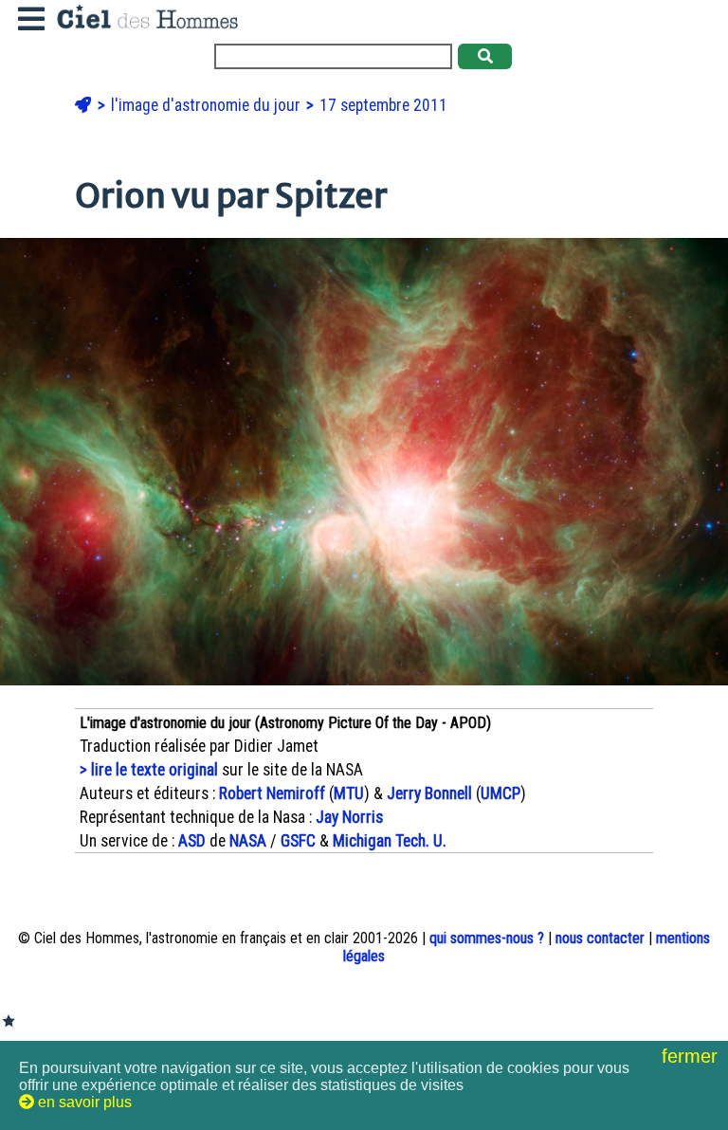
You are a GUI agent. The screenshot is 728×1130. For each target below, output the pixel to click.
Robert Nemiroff (272, 793)
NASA (247, 840)
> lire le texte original (149, 769)
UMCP (500, 793)
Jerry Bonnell (429, 793)
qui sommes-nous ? (486, 938)
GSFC (298, 840)
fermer (692, 1056)
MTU (349, 793)
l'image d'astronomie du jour (207, 105)
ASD (192, 840)
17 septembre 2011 (383, 105)
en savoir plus (83, 1102)
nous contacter (600, 938)
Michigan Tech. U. (389, 840)
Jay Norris (349, 817)
